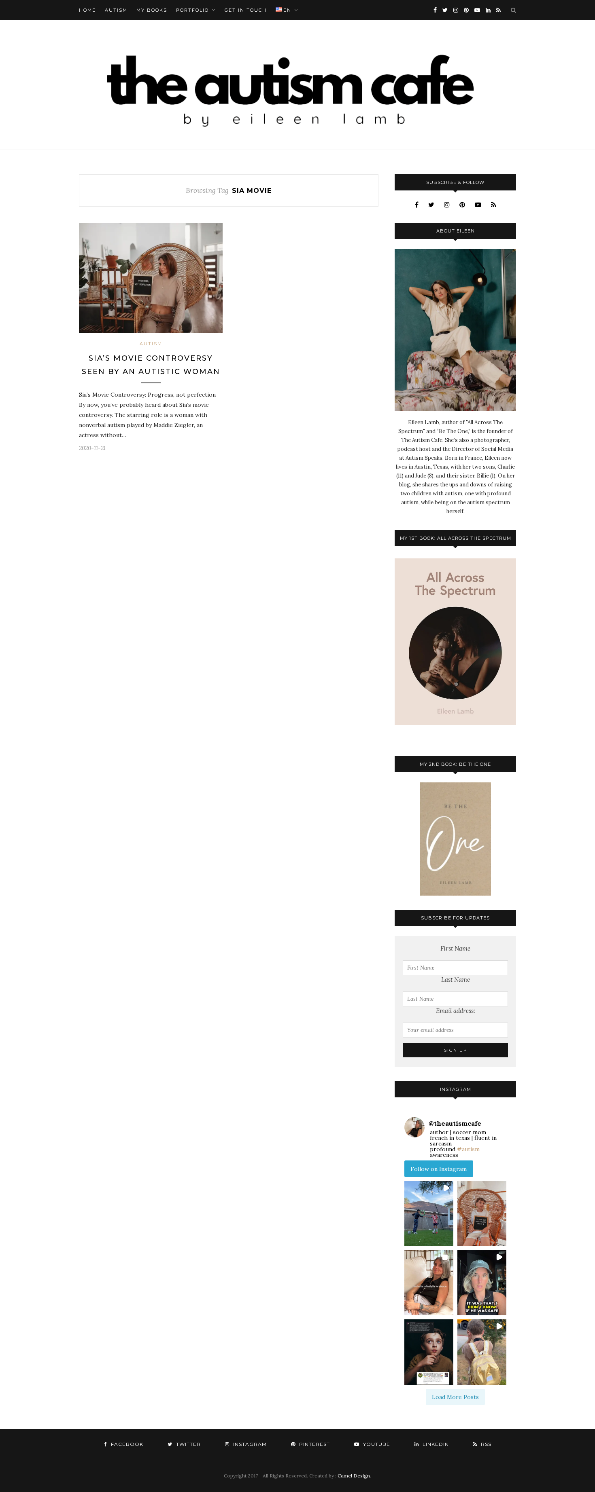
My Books (151, 10)
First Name (455, 948)
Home (87, 10)
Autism (116, 10)
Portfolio (192, 10)
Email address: (455, 1010)
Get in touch (246, 10)
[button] (428, 1213)
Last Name (455, 979)
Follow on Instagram (438, 1169)
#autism (468, 1149)
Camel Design (354, 1476)
